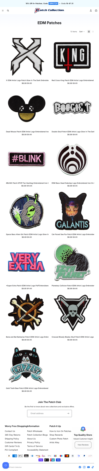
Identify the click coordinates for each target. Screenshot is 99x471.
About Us (31, 438)
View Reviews (83, 445)
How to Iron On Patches (60, 431)
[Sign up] (68, 413)
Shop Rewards (56, 435)
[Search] (8, 10)
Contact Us (10, 431)
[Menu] (3, 10)
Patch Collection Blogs (37, 435)
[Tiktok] (92, 467)
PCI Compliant (11, 450)
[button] (82, 31)
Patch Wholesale (34, 431)
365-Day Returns (12, 435)
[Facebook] (79, 467)
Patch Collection (16, 467)
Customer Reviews (13, 442)
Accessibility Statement (37, 450)
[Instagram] (84, 467)
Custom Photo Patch (59, 438)
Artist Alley (54, 442)
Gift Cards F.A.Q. (12, 446)
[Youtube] (88, 467)
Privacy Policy (33, 442)
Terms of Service (35, 446)
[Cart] (96, 10)
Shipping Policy (12, 438)
